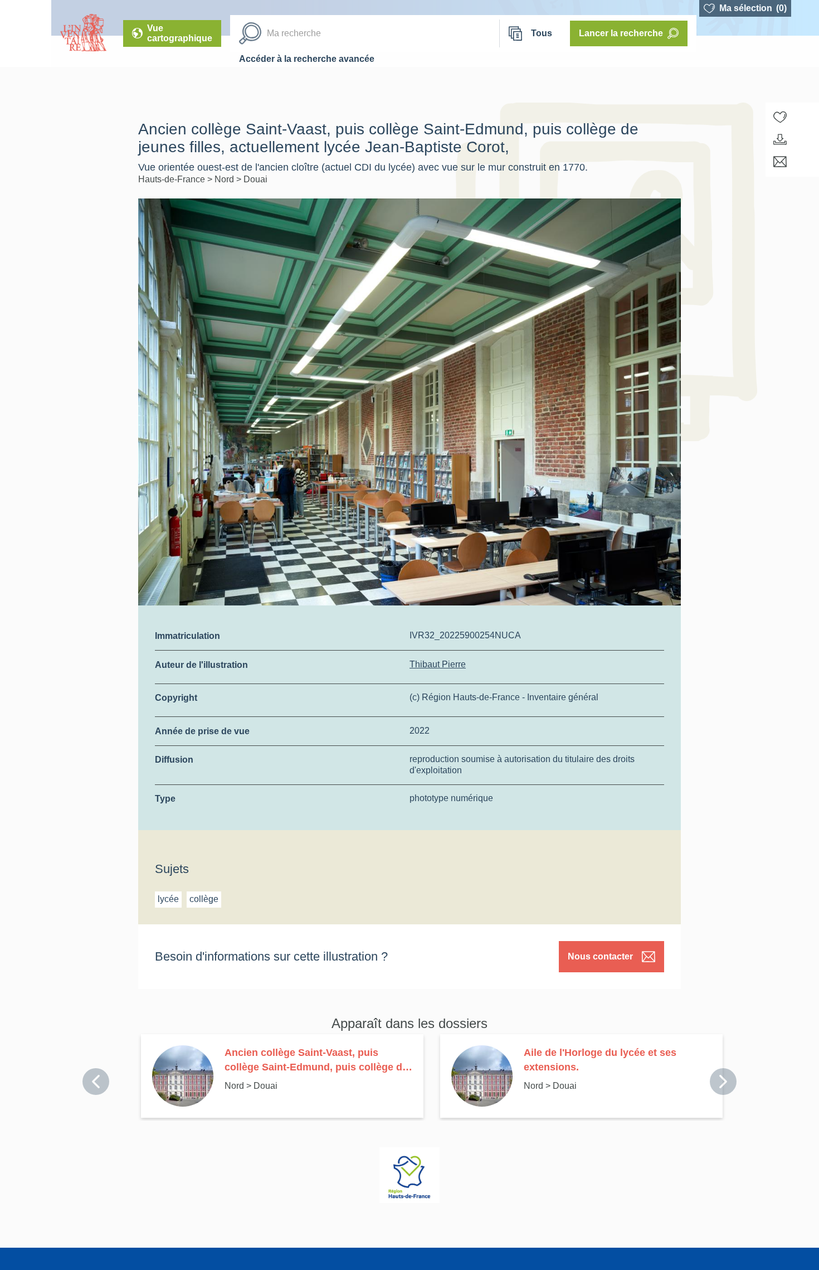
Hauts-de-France (172, 179)
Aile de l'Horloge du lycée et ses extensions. (600, 1060)
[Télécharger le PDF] (780, 139)
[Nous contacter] (780, 161)
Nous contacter (600, 956)
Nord (225, 179)
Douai (255, 179)
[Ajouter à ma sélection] (780, 117)
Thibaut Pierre (438, 664)
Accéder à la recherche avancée (306, 59)
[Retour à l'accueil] (25, 33)
